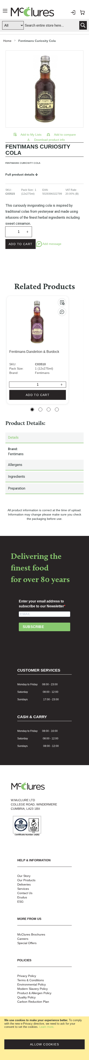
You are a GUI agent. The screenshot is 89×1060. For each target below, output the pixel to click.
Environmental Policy (31, 984)
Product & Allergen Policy (34, 993)
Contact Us (24, 893)
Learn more (46, 1026)
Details (13, 437)
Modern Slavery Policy (32, 988)
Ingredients (16, 477)
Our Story (23, 876)
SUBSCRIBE (33, 627)
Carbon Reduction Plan (33, 1001)
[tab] (44, 437)
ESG (20, 901)
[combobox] (44, 25)
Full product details (20, 174)
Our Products (26, 880)
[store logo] (32, 11)
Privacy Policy (26, 976)
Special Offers (27, 943)
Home (7, 40)
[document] (44, 1038)
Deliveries (24, 884)
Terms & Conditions (30, 980)
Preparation (16, 488)
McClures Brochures (31, 934)
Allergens (15, 465)
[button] (27, 134)
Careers (22, 938)
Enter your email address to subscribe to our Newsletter (41, 603)
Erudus (22, 897)
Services (23, 888)
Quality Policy (26, 997)
